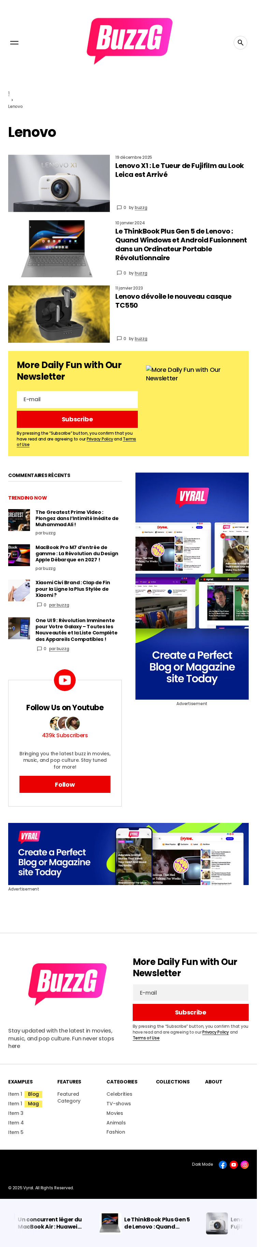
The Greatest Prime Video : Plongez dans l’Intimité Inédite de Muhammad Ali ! (76, 518)
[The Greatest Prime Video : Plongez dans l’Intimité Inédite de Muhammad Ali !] (19, 520)
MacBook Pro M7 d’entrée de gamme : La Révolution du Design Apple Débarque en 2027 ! (76, 553)
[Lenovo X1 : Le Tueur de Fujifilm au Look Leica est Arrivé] (59, 183)
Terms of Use (146, 1038)
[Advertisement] (192, 586)
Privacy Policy (100, 439)
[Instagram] (244, 1165)
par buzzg (59, 605)
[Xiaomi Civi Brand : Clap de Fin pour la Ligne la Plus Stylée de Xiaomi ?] (19, 590)
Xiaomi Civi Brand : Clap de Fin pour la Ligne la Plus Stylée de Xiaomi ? (72, 588)
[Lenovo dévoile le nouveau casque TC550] (59, 314)
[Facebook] (222, 1165)
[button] (14, 42)
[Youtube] (233, 1165)
